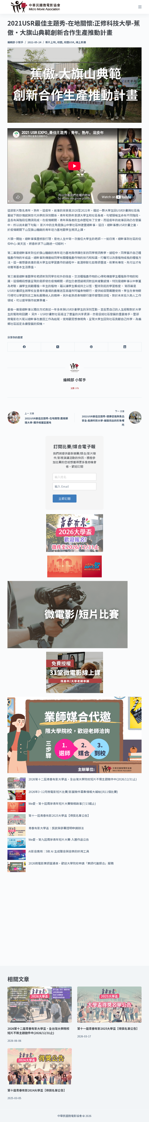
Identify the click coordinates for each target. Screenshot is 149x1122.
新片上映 (50, 42)
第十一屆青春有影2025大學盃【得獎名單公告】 (59, 815)
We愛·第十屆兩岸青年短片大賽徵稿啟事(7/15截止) (62, 803)
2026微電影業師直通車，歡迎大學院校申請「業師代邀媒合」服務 (71, 863)
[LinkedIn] (125, 347)
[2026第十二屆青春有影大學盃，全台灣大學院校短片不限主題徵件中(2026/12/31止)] (39, 1005)
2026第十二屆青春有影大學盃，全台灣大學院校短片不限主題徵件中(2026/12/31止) (83, 779)
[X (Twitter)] (57, 347)
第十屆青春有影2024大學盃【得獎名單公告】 (36, 1090)
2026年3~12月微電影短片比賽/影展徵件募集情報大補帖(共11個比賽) (73, 791)
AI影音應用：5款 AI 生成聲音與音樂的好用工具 (59, 851)
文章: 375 (75, 388)
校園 (59, 42)
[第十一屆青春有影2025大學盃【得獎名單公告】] (109, 1005)
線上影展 (81, 42)
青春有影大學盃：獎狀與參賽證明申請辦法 (56, 828)
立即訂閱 (65, 498)
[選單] (140, 7)
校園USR (69, 42)
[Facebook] (24, 347)
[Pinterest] (91, 347)
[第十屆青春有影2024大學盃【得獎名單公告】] (39, 1066)
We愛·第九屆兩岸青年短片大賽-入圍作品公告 (59, 839)
